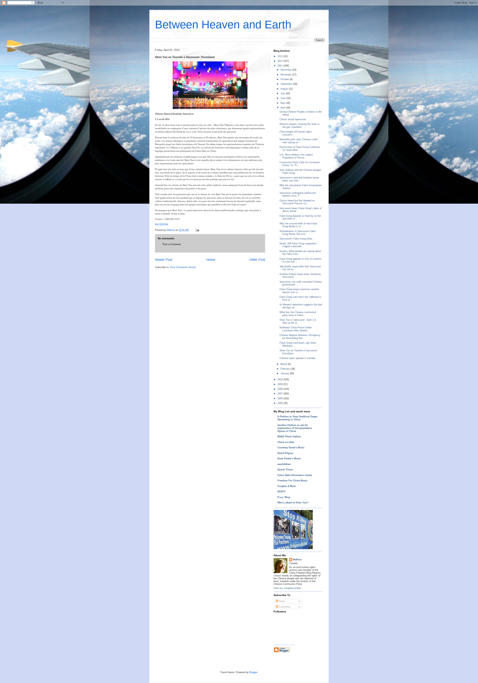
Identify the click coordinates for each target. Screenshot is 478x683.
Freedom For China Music (292, 480)
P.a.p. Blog (283, 497)
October (285, 79)
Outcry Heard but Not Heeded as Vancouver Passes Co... (297, 202)
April (283, 107)
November (286, 74)
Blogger (253, 672)
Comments (284, 606)
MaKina (297, 559)
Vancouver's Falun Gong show (296, 238)
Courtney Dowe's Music (291, 447)
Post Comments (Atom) (183, 267)
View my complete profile (287, 588)
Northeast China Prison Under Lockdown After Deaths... (296, 329)
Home (210, 260)
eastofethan (284, 464)
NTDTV (281, 491)
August (284, 88)
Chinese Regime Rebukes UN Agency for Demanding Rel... (300, 337)
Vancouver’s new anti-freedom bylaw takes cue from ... (299, 179)
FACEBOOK (161, 224)
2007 (280, 393)
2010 (280, 379)
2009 (280, 384)
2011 (280, 65)
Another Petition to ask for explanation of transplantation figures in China (294, 428)
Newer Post (163, 260)
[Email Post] (197, 230)
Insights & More (286, 486)
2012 (280, 61)
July (283, 93)
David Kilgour (285, 453)
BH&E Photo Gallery (289, 436)
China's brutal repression (293, 119)
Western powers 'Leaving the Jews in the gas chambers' (299, 125)
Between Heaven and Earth (223, 24)
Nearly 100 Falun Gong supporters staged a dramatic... (298, 245)
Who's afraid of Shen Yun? (292, 502)
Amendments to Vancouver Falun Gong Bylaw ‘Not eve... (298, 233)
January (285, 373)
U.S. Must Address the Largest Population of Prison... (296, 156)
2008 (280, 389)
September (286, 84)
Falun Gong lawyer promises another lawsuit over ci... (299, 291)
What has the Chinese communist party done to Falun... (298, 314)
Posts (281, 601)
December (286, 69)
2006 (280, 398)
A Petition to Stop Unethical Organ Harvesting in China (297, 418)
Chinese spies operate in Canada (297, 358)
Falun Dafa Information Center (294, 475)
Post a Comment (171, 244)
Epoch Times (285, 469)
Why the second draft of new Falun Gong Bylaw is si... (298, 225)
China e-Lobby (285, 442)
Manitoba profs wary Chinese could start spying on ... (298, 141)
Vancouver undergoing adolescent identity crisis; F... (298, 194)
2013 (280, 56)
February (285, 368)
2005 (280, 403)
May (283, 103)
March (284, 364)
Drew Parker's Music (289, 458)
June (283, 98)
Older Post (257, 260)
